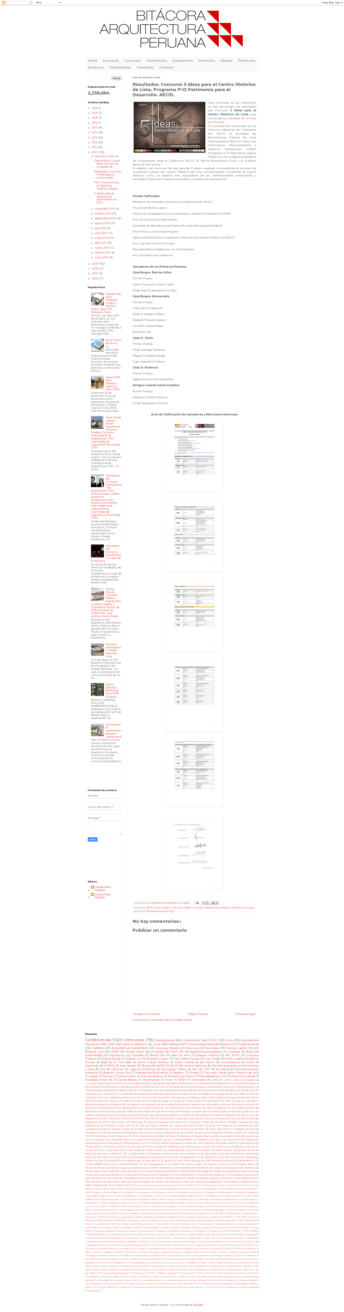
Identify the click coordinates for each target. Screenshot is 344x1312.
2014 (95, 132)
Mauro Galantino (210, 1252)
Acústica (222, 1185)
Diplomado (92, 1065)
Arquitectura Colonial (165, 1192)
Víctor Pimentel (185, 1283)
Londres (141, 1248)
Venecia (174, 1181)
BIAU (165, 1115)
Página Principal (198, 1014)
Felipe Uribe (129, 1224)
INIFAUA (89, 1160)
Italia (163, 1083)
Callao (241, 1094)
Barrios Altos (128, 1199)
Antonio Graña (249, 1189)
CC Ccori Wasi (122, 1062)
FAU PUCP (232, 1055)
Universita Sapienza (177, 1280)
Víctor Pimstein (203, 1283)
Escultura (226, 1153)
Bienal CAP (157, 1055)
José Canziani (128, 1065)
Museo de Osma (233, 1104)
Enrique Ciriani (135, 1051)
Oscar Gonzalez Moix (246, 1255)
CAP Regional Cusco (135, 1143)
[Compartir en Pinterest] (217, 903)
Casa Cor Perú (180, 1055)
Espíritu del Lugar (227, 1220)
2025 (95, 108)
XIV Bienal (222, 1069)
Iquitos (168, 1160)
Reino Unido (208, 1262)
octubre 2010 (103, 213)
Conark (197, 1210)
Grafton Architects (134, 1101)
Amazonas (150, 1189)
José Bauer (253, 1238)
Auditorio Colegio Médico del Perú (186, 1196)
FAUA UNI (176, 1051)
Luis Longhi (213, 1058)
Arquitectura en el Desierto (134, 1115)
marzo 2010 (102, 247)
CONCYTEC (138, 1118)
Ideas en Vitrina (171, 1101)
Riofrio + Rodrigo (110, 1266)
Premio (173, 1108)
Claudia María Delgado (103, 889)
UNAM (178, 1178)
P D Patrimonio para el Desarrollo (102, 1259)
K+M (152, 1245)
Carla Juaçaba (152, 1206)
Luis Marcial (201, 1248)
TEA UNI (247, 1269)
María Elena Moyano (172, 1252)
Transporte (186, 1273)
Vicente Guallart (248, 1280)
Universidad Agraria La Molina (212, 1178)
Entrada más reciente (146, 1014)
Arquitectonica (144, 1192)
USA (191, 1276)
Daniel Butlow (234, 1213)
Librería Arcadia (106, 1248)
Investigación (252, 1234)
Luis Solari (216, 1248)
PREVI (135, 1259)
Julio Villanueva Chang (135, 1245)
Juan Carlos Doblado (185, 1241)
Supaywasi (201, 1269)
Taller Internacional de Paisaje (113, 1273)
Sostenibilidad (93, 1055)
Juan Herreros (232, 1241)
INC (136, 911)
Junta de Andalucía (220, 1125)
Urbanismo (145, 67)
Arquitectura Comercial (190, 1192)
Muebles (160, 1129)
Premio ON (104, 1262)
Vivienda (168, 1090)
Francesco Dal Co (107, 1101)
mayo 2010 (102, 238)
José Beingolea (94, 1090)
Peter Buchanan (229, 1259)
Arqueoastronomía (229, 1136)
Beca (154, 1199)
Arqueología (106, 1115)
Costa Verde (133, 1150)
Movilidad (218, 1083)
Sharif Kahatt (151, 1079)
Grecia (229, 1227)
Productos (96, 67)
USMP (88, 1136)
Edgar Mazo (157, 1220)
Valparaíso (231, 1280)
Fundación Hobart (199, 1122)
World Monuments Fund (160, 911)
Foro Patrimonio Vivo (183, 1224)
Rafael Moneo (151, 1090)
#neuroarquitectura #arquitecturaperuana (155, 1185)
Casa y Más (193, 1118)
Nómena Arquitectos (181, 1129)
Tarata (151, 1273)
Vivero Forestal (128, 1283)
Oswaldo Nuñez (177, 1171)
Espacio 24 (133, 1058)
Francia (107, 1076)
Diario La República (122, 1217)
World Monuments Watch (189, 1287)
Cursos (250, 1062)
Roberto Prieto (194, 1174)
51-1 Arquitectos (144, 1136)
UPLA (165, 1276)
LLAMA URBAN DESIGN (98, 1164)
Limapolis (242, 1125)
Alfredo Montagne (135, 1094)
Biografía (89, 1203)
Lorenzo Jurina (216, 1164)
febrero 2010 (103, 252)
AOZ (238, 1111)
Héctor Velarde (246, 1157)
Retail (220, 1262)
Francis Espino (205, 1224)
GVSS (137, 1227)
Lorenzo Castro (194, 1164)
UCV (257, 1273)
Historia (227, 60)
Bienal (250, 1051)
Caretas (188, 1143)
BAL (228, 1196)
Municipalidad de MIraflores (239, 1167)
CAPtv (182, 1203)
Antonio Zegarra (112, 1192)
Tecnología (104, 1111)
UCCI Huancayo (225, 1273)
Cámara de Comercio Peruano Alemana (160, 1213)
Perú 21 (214, 1259)
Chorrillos (152, 1210)
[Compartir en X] (210, 903)
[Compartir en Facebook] (213, 903)
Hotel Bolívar (201, 1231)
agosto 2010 (103, 223)
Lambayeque (155, 1164)
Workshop (183, 1090)
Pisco (141, 1108)
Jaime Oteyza (111, 1238)
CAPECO (171, 1203)
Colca (187, 1210)
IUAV (142, 1125)
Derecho (104, 1217)
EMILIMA (89, 1220)
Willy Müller (112, 1287)
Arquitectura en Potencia (178, 1094)
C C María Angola (105, 1203)
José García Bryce (152, 1076)
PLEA (125, 1259)
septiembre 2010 (106, 218)
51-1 (118, 1094)
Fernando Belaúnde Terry (142, 1157)
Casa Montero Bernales (218, 1206)
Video (186, 1181)
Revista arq (173, 1132)
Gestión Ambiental (172, 1227)
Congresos (157, 1051)
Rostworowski (159, 1266)
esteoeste (254, 1287)
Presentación (96, 1087)
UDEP (182, 1079)
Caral (161, 1118)
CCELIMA (112, 1118)
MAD (227, 1248)
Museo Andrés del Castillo (100, 1171)
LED (186, 1245)
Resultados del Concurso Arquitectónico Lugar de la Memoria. (106, 553)
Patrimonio (246, 60)
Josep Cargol (195, 1238)
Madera (108, 1252)
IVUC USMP (169, 1234)
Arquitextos (146, 1196)
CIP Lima (92, 1206)
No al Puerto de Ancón (114, 341)
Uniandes (202, 1276)
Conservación (230, 1087)
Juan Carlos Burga (163, 1241)
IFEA (246, 1231)
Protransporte (137, 1262)
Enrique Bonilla (111, 1058)
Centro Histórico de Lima (168, 907)
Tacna (168, 1079)
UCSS (248, 1273)
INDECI (91, 1234)
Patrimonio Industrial (97, 1108)
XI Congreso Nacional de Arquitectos (209, 1111)
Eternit (89, 1157)
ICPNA (153, 1101)
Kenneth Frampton (118, 1090)
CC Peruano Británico (212, 1203)
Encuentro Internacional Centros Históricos (175, 1153)
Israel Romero (94, 1238)
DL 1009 (219, 1213)
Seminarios (213, 1048)
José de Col (145, 1241)
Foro (103, 1069)
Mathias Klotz (192, 1252)
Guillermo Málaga (104, 1231)
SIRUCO (247, 1266)
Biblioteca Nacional (213, 1115)
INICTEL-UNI (104, 1234)
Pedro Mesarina (199, 1259)
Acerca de (111, 60)
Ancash (186, 1189)
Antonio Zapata (93, 1192)
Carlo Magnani (170, 1206)
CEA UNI (241, 1203)
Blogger (198, 1304)
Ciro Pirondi (167, 1210)
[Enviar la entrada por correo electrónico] (196, 902)
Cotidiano (243, 1210)
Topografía (172, 1273)
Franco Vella (91, 1227)
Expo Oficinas (101, 1224)
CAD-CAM (122, 1203)
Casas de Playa (181, 1087)
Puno (166, 1262)
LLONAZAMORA (125, 1164)
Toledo (161, 1273)
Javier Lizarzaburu (130, 1238)
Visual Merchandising (207, 1181)
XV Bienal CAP (120, 1185)
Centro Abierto (94, 1146)
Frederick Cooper (157, 1058)
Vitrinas (180, 1111)
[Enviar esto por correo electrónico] (203, 903)
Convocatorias (113, 1150)
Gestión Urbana (192, 1227)
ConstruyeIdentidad (214, 1210)
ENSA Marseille (104, 1220)
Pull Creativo (153, 1262)
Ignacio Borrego (207, 1234)
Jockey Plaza (193, 1101)
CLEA (153, 1143)
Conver (231, 1210)
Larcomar (117, 1069)
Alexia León (100, 1189)
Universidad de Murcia (153, 1280)
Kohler (178, 1245)
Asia (156, 1115)
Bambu (151, 1087)
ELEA (253, 1217)
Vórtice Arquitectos (223, 1283)
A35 (126, 1087)
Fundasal (126, 1227)
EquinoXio (210, 1153)
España (93, 1076)
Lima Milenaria (125, 1248)
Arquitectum (117, 1055)
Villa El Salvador (93, 1283)
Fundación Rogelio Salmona (232, 1122)
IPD (132, 1234)
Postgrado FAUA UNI (99, 1079)
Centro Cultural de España (239, 1080)
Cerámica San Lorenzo (197, 1146)
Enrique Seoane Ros (239, 1097)
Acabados (209, 1185)
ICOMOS (109, 1065)
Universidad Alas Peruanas (223, 1276)
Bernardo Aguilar (187, 1199)
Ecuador (120, 1122)
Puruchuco (178, 1262)
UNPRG (133, 1276)
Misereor (115, 1255)
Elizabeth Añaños (206, 1220)
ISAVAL (150, 1234)
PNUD (201, 1129)
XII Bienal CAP (123, 1136)
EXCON (107, 1122)
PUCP (213, 1040)
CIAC (231, 1094)
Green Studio (242, 1227)
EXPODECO (120, 1220)
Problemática (119, 1262)
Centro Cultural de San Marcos (195, 1062)
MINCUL (252, 1248)
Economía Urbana (139, 1220)
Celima (208, 1118)
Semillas (162, 1269)
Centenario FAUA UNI (206, 1087)
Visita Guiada (110, 1283)
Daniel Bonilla (176, 1150)
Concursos (132, 60)
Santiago (113, 1269)
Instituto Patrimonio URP (230, 1234)
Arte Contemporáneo (179, 1139)
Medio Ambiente (161, 1167)
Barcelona (192, 1115)
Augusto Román (215, 1196)
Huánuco (215, 1231)
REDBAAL (193, 1262)
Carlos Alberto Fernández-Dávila (216, 1143)
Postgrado (90, 1262)
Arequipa (234, 1051)
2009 (95, 263)
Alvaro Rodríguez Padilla (130, 1189)
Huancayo (151, 1083)
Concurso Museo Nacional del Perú (105, 1083)
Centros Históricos (194, 1065)
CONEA (124, 1206)
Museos (146, 1065)
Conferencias (156, 60)
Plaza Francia (249, 1259)
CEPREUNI (254, 1203)
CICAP (124, 1118)
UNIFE (129, 1111)
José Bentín (213, 1101)
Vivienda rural (103, 1136)
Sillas (209, 1108)
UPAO (156, 1276)
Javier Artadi (177, 1083)
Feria (120, 1157)
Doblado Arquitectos (167, 1217)
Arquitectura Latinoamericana (112, 1139)
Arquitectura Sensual (98, 1196)
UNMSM (251, 1132)
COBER (113, 1206)
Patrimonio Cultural (243, 1076)
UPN (188, 1178)
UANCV (199, 1273)
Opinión (229, 1255)
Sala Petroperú (94, 1178)
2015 (95, 127)
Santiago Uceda (129, 1269)
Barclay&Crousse (110, 1199)
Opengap (216, 1255)
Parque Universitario (177, 1259)
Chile (252, 1094)
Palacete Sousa (250, 1171)
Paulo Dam (215, 1129)
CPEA (151, 1118)
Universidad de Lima (205, 1079)
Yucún (208, 1287)
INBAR (255, 1231)
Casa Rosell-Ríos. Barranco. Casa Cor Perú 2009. (113, 383)
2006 (95, 278)
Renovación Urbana (173, 1069)
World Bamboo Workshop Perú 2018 (112, 689)
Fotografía (136, 1083)
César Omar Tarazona (194, 1213)
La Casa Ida (209, 1245)
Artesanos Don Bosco (210, 1139)
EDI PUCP (242, 1217)
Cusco (233, 1118)
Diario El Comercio (199, 1150)
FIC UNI (116, 1224)
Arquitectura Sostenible (129, 1048)
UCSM (239, 1273)
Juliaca (117, 1245)
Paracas (159, 1259)
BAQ (248, 1196)
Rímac (172, 1266)
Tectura (155, 1178)
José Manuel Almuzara (218, 1160)
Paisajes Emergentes (224, 1171)
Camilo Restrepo (170, 1143)
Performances (143, 1174)
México (251, 1104)
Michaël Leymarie (240, 1252)
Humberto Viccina (115, 1125)
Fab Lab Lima (105, 1157)
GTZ (197, 1157)
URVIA (182, 1276)
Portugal (160, 1174)
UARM (167, 1178)
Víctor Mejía (230, 1181)
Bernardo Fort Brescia (211, 1199)
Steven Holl (186, 1269)
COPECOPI (136, 1206)
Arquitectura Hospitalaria (246, 1192)
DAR (211, 1213)
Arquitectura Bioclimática (152, 1072)
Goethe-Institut (126, 1076)
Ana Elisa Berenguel (169, 1189)
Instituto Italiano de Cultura (166, 1125)
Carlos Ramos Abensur (192, 1206)
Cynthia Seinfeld (130, 1213)
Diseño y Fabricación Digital (206, 1097)
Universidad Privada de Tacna (154, 1111)
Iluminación (114, 1160)
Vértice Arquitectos (147, 1283)
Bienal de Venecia (239, 1115)
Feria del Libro (146, 1224)
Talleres (98, 1048)
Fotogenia (184, 1157)
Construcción (93, 1150)
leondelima (93, 1290)
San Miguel (213, 1132)
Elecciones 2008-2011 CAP (112, 1153)
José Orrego (232, 1101)
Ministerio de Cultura (180, 1076)
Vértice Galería (167, 1283)
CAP (111, 1044)
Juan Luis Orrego (250, 1241)
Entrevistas (136, 1122)
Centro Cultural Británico (153, 1062)
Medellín (214, 1104)
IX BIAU (182, 1234)
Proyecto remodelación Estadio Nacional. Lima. (113, 650)
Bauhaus (143, 1199)
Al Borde (171, 1136)
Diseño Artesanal (144, 1217)
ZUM (217, 1287)
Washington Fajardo (246, 1283)
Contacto (166, 67)
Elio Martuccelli (186, 1220)
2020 (95, 113)
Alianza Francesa (204, 1136)
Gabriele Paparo (151, 1227)
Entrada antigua (245, 1014)
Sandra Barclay (127, 1079)
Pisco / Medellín (236, 1129)
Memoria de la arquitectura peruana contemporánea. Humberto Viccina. (106, 732)
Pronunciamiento (192, 1108)
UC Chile (210, 1273)
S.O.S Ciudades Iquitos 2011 (240, 1174)
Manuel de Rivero (95, 1167)
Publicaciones (120, 67)
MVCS (142, 911)
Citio (179, 1210)
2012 (95, 142)
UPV (173, 1276)
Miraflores (103, 1255)
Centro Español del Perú (132, 1210)
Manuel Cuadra (120, 1129)
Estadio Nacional (245, 1153)
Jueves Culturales (199, 1083)
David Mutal (250, 1213)
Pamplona (146, 1259)
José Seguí (132, 1241)
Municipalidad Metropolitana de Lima (197, 1167)
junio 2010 (101, 233)
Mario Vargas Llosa (195, 1104)
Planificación (156, 1108)
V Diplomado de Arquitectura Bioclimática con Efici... (105, 198)
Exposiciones (183, 60)
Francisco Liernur (225, 1224)
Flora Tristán (163, 1224)
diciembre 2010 (105, 156)
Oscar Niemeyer (154, 1171)
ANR (159, 1136)
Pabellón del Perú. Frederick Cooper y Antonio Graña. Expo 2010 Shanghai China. (106, 303)
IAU (225, 1231)
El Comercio (249, 1087)
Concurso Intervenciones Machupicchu (163, 1097)
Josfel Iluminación (213, 1238)
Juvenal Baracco (245, 1160)
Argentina (137, 1087)
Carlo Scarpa (175, 1118)
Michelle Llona (142, 1129)
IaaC (101, 1160)
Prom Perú (175, 1174)
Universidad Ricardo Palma (209, 1044)
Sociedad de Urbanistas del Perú (126, 1178)
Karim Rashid (164, 1245)
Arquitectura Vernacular (148, 1139)
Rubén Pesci (214, 1174)
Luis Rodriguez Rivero (242, 1164)
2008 (95, 268)
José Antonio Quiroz (235, 1238)
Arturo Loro (161, 1196)
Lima (229, 1040)
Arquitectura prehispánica (206, 1051)
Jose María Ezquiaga (189, 1160)
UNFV (240, 1132)
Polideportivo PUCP (96, 1132)
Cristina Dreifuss (154, 1150)
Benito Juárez (167, 1199)
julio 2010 (101, 228)
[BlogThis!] (206, 903)
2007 (95, 273)
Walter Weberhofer (96, 1185)
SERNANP (235, 1266)
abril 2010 (101, 243)
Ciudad (89, 1097)
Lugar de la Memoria (142, 1069)
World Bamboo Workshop (160, 1287)
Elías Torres (138, 1153)
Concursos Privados (167, 1048)
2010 (95, 152)
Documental (187, 1217)
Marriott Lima (132, 1252)
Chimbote (221, 1146)
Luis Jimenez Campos (180, 1248)
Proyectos (114, 1087)
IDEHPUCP (235, 1231)
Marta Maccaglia (150, 1252)
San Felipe (100, 1269)
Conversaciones (230, 1062)
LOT (140, 1164)
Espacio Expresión (159, 1122)
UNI (124, 1276)
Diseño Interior (224, 1150)
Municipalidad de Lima (212, 1076)
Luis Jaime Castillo (157, 1248)
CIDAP (187, 907)
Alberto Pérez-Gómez (240, 1185)
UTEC (206, 1069)
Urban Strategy (198, 1280)
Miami (225, 1252)
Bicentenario (232, 1199)
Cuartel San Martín (109, 1213)
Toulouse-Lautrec (236, 1048)
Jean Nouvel (149, 1238)
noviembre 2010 (105, 208)
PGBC (193, 1171)
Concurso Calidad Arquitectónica (117, 1097)
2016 (95, 122)
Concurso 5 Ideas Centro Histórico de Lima (216, 907)
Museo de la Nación (130, 1171)
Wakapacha (248, 1181)
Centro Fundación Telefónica (163, 1146)
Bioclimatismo (249, 1199)
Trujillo (118, 1111)
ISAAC (141, 1234)
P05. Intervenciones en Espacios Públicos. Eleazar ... (107, 185)
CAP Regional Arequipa (210, 1094)
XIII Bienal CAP (233, 1090)
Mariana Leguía (119, 1167)
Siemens (174, 1269)
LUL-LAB (196, 1245)
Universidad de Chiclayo (151, 1181)
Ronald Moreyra (140, 1266)
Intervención (152, 1160)
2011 (95, 147)
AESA (190, 1185)
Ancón (196, 1189)
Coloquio (221, 1118)
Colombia (137, 1055)
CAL (132, 1203)
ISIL (159, 1234)
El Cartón (171, 1220)
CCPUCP (164, 1087)
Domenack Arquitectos (208, 1217)
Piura (252, 1129)
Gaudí (207, 1157)
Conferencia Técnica (243, 1146)
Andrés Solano (210, 1189)
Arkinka (154, 1094)
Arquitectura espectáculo (125, 1196)
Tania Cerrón (138, 1273)
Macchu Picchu (93, 1252)
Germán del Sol (224, 1157)
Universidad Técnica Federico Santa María (117, 1280)
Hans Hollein (146, 1231)
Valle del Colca (216, 1280)
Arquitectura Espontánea (217, 1192)
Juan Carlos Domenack (210, 1241)
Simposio (222, 1108)
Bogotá (114, 1143)
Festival (179, 1122)
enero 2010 (102, 257)
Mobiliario (127, 1255)
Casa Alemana (247, 1143)
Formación (207, 60)
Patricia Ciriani (123, 1174)
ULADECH (93, 1276)
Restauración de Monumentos (145, 1132)
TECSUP (228, 1132)
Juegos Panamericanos (99, 1245)
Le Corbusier (246, 1245)
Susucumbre (233, 1269)
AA (182, 1185)
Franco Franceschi (246, 1224)
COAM (103, 1206)
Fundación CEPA (109, 1227)
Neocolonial (158, 1255)
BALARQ (238, 1196)
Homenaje (186, 1231)
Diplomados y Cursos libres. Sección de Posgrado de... (107, 163)
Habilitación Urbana (126, 1231)
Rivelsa (125, 1266)
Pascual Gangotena (99, 1174)
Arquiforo (128, 1192)
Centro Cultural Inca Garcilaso (124, 1146)
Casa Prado (239, 1206)
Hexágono (161, 1231)
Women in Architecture (133, 1287)
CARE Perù (193, 1203)
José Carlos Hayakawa (98, 1241)
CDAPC (230, 1203)
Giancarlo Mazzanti (213, 1227)
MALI (105, 1129)
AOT (198, 1185)
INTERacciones (120, 1234)
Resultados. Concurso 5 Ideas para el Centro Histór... (107, 174)
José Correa (118, 1241)
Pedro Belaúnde (123, 1108)
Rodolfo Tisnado (193, 1132)
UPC (195, 1069)
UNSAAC (144, 1276)
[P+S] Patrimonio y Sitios (235, 1287)
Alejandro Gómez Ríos (117, 1072)
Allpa (112, 1189)
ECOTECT (228, 1217)
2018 (95, 117)
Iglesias (192, 1234)
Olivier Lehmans (201, 1255)
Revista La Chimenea (237, 1262)
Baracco (177, 1115)
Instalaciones (133, 1160)
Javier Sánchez (196, 1125)
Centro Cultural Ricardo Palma (100, 1210)
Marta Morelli (139, 1167)
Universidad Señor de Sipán (115, 1181)
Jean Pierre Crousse (186, 1058)
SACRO (160, 1065)
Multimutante (142, 1255)
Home (92, 60)
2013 (95, 137)
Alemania (185, 1136)
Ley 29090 (174, 1164)
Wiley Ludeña (235, 1058)
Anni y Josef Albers (229, 1189)
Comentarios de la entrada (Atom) (170, 1020)
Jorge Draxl (180, 1238)
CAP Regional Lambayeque (151, 1203)
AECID (149, 907)
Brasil (104, 1062)
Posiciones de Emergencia (243, 1083)
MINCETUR (239, 1248)
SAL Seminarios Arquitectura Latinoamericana (202, 1266)
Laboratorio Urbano (227, 1245)
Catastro (252, 1206)
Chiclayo (194, 1072)
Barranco (178, 1072)
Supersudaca (216, 1269)
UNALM (105, 1276)
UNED (116, 1276)
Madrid (118, 1252)
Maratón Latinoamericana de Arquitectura (155, 1104)
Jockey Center (164, 1238)
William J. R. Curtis (94, 1287)
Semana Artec (147, 1269)
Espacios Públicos (207, 1055)
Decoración (90, 1217)
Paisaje (204, 1171)
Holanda (173, 1231)
